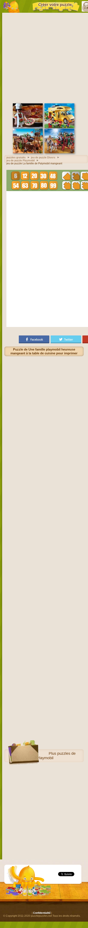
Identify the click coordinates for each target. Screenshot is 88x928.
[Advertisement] (44, 57)
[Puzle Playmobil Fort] (28, 152)
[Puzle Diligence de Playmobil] (59, 152)
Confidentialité (42, 912)
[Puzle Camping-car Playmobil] (59, 127)
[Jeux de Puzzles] (11, 6)
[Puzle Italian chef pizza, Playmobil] (28, 127)
